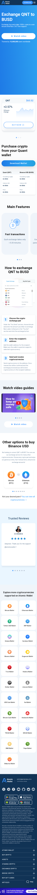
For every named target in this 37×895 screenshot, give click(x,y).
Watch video (20, 36)
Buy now (16, 125)
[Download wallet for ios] (25, 797)
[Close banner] (35, 890)
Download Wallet (18, 163)
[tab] (12, 570)
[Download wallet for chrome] (25, 802)
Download (27, 2)
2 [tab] (19, 138)
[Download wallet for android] (11, 797)
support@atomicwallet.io (24, 779)
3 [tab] (21, 138)
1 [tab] (17, 138)
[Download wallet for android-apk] (11, 802)
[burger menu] (34, 2)
